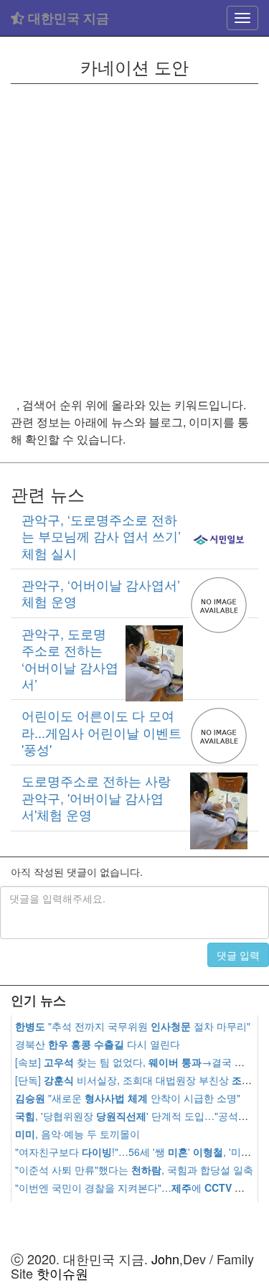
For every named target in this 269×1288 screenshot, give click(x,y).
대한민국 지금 (66, 18)
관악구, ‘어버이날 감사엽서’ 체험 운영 (101, 592)
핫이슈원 (62, 1273)
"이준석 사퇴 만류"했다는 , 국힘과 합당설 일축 (134, 1169)
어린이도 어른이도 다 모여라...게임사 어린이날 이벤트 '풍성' (101, 732)
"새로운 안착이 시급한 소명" (127, 1098)
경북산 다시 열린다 (97, 1044)
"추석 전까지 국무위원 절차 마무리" (132, 1026)
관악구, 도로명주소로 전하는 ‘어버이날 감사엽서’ (70, 658)
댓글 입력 (238, 955)
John (165, 1258)
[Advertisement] (134, 240)
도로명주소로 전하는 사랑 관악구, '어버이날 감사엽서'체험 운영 (96, 797)
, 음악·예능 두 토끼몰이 (77, 1133)
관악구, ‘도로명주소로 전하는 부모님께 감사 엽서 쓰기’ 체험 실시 (101, 536)
